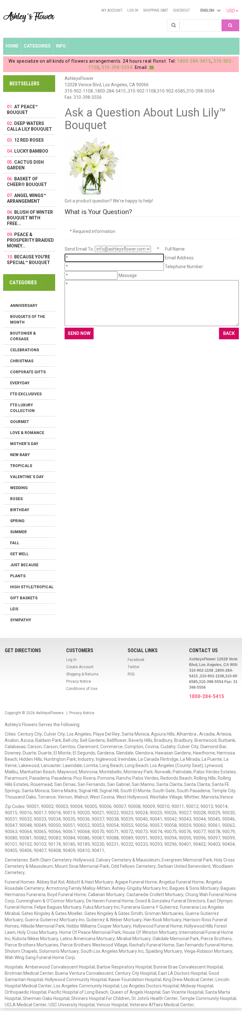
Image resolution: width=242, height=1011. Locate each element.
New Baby (20, 455)
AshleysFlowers (50, 713)
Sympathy (20, 620)
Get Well (19, 554)
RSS (131, 674)
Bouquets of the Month (27, 319)
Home (12, 45)
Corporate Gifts (28, 372)
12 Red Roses (29, 140)
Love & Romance (27, 433)
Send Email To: (79, 248)
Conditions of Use (81, 688)
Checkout (181, 10)
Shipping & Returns (82, 674)
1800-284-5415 (194, 61)
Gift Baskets (23, 598)
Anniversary (23, 305)
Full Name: (175, 248)
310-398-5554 (116, 67)
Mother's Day (24, 444)
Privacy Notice (78, 681)
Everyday (20, 383)
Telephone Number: (184, 266)
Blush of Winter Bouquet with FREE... (30, 218)
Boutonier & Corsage (23, 336)
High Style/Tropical (32, 587)
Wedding (19, 488)
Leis (14, 609)
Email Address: (179, 257)
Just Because (24, 565)
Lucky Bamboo (31, 151)
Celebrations (24, 350)
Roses (16, 499)
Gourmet (19, 422)
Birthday (19, 510)
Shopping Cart (155, 10)
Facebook (136, 660)
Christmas (21, 361)
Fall (14, 543)
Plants (18, 576)
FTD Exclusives (26, 394)
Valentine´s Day (27, 477)
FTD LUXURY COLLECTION (22, 408)
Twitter (134, 667)
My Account (112, 10)
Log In (132, 10)
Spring (17, 521)
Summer (18, 532)
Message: (128, 275)
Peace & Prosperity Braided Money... (30, 240)
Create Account (80, 667)
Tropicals (21, 466)
